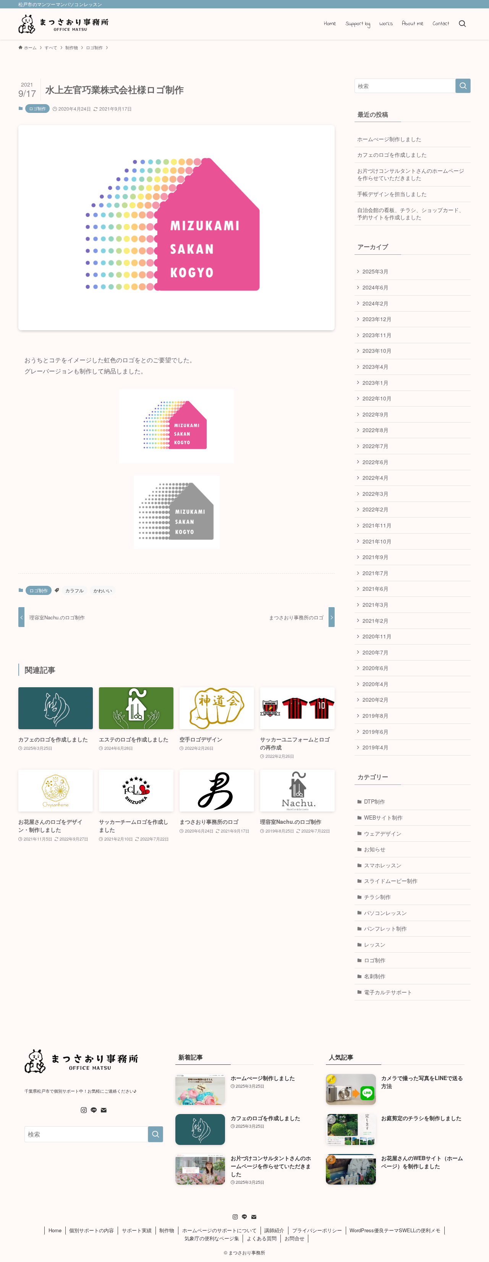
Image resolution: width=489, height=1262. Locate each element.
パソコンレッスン (385, 912)
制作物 (166, 1230)
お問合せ (294, 1238)
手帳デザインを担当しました (392, 194)
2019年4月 (376, 747)
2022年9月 (376, 414)
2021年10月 (377, 541)
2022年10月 (377, 398)
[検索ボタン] (462, 24)
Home (55, 1230)
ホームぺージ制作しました (389, 139)
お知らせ (374, 849)
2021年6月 (376, 588)
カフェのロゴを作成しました (392, 154)
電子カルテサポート (388, 992)
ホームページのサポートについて (219, 1230)
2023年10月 (377, 350)
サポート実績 (137, 1230)
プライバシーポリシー (317, 1230)
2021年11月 (377, 525)
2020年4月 (376, 684)
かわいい (103, 590)
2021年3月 (376, 604)
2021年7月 (376, 573)
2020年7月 (376, 652)
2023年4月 (376, 366)
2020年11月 (377, 636)
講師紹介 (274, 1230)
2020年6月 (376, 668)
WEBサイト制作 (383, 817)
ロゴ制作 (37, 108)
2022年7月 (376, 446)
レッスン (374, 944)
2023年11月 (377, 335)
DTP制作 (374, 801)
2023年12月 (377, 319)
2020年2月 (376, 699)
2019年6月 (376, 731)
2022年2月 (376, 509)
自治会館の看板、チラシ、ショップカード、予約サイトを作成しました (410, 213)
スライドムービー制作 (391, 880)
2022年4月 (376, 477)
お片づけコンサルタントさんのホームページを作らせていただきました (410, 174)
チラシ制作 (377, 896)
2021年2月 (376, 620)
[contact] (103, 1110)
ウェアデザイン (383, 833)
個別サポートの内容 (91, 1230)
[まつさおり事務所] (63, 24)
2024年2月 (376, 303)
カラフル (74, 590)
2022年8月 (376, 430)
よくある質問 (262, 1238)
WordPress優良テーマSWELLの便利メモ (395, 1230)
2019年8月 (376, 715)
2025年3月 (376, 271)
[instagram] (83, 1110)
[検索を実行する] (463, 86)
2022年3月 (376, 493)
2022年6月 (376, 462)
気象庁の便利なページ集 (212, 1238)
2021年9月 (376, 557)
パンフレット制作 (385, 928)
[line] (93, 1110)
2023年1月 (376, 382)
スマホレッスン (383, 865)
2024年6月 (376, 287)
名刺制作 (374, 976)
